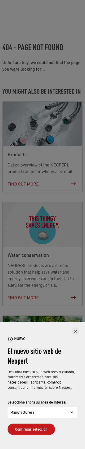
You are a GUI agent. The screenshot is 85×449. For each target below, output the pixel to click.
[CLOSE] (75, 331)
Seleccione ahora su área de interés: (37, 402)
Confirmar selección (31, 429)
